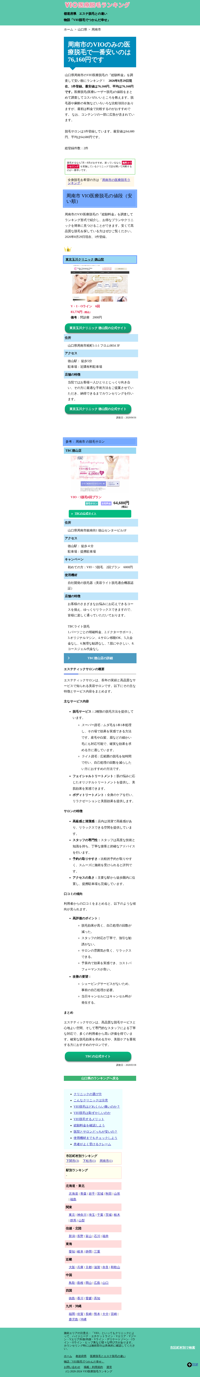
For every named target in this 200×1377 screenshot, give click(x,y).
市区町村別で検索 (182, 1347)
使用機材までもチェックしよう (95, 1138)
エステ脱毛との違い (93, 13)
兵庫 (80, 1267)
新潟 (72, 1236)
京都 (89, 1267)
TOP (195, 1364)
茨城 (108, 1214)
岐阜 (80, 1251)
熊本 (97, 1314)
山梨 (82, 1220)
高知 (97, 1298)
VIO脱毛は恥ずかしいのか (92, 1113)
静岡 (89, 1251)
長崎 (89, 1314)
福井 (105, 1236)
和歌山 (115, 1267)
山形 (117, 1193)
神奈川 (82, 1214)
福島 (73, 1199)
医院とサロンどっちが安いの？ (95, 1131)
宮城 (100, 1193)
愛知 (72, 1251)
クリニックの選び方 (88, 1094)
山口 (105, 1282)
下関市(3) (72, 1160)
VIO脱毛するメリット (89, 1119)
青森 (83, 1193)
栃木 (117, 1214)
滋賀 (97, 1267)
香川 (80, 1298)
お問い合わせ (72, 1367)
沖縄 (83, 1319)
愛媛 (89, 1298)
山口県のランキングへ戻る (100, 1078)
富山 (89, 1236)
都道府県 (70, 13)
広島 (97, 1282)
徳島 (72, 1298)
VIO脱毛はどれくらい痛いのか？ (97, 1106)
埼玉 (92, 1214)
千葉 (100, 1214)
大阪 (72, 1267)
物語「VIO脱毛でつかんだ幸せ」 (87, 20)
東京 (72, 1214)
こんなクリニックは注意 (91, 1100)
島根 (80, 1282)
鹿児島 (73, 1319)
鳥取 (72, 1282)
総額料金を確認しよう (89, 1125)
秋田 (108, 1193)
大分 (105, 1314)
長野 (80, 1236)
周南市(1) (106, 1160)
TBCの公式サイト (85, 513)
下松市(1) (89, 1160)
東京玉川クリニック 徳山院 (85, 259)
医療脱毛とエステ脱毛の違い (108, 1356)
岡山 (89, 1282)
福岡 (72, 1314)
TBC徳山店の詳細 (100, 658)
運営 (109, 1367)
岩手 (92, 1193)
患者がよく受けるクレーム (92, 1144)
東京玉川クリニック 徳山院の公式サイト (98, 328)
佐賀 (80, 1314)
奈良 (105, 1267)
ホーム (68, 1356)
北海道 (73, 1193)
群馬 (73, 1220)
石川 (97, 1236)
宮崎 (114, 1314)
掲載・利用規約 (93, 1367)
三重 (97, 1251)
